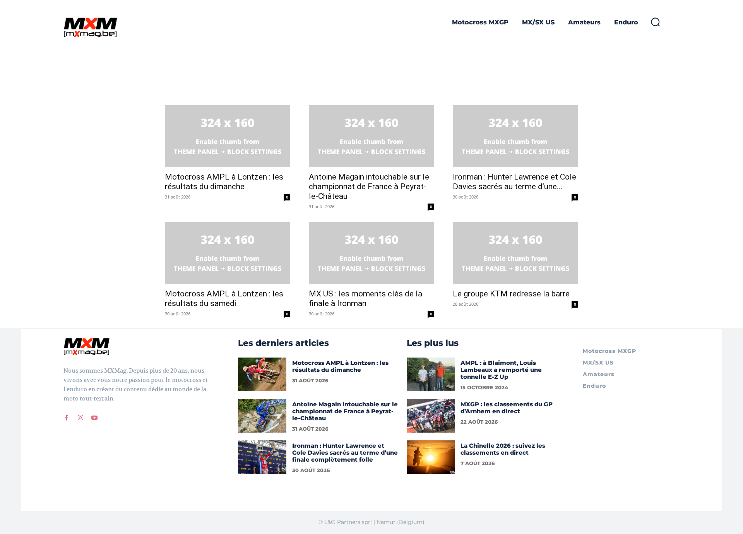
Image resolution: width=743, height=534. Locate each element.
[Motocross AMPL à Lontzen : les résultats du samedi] (227, 253)
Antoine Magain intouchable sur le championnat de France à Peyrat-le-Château (369, 186)
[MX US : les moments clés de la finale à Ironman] (371, 253)
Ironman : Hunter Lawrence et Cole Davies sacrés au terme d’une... (514, 181)
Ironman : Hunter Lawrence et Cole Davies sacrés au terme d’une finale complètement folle (345, 452)
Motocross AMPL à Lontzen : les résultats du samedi (224, 298)
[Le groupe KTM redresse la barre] (515, 253)
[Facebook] (66, 418)
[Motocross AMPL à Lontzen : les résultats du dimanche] (227, 136)
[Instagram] (80, 418)
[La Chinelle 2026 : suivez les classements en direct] (431, 457)
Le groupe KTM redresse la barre (511, 293)
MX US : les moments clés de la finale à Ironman (365, 298)
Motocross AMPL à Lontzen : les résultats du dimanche (224, 181)
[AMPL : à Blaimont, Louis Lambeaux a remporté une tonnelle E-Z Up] (431, 374)
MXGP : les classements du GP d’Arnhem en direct (507, 407)
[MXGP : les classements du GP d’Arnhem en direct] (431, 416)
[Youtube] (94, 418)
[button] (655, 21)
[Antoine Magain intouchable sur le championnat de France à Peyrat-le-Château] (371, 136)
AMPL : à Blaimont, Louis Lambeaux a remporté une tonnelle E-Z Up (501, 369)
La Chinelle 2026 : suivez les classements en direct (503, 449)
